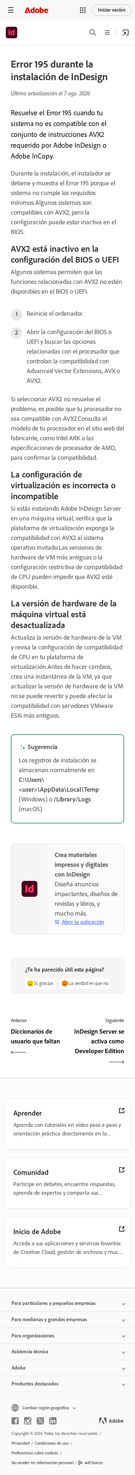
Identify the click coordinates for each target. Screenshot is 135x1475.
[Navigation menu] (11, 10)
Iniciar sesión (112, 10)
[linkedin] (53, 1420)
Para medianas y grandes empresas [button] (49, 1319)
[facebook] (15, 1420)
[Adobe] (36, 10)
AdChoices (94, 1462)
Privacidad (21, 1443)
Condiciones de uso (51, 1443)
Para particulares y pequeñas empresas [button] (54, 1303)
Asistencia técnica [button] (30, 1352)
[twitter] (40, 1420)
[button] (83, 10)
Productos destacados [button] (35, 1384)
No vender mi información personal (42, 1462)
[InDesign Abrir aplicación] (125, 32)
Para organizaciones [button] (33, 1336)
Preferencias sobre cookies (35, 1452)
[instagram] (27, 1420)
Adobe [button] (19, 1368)
